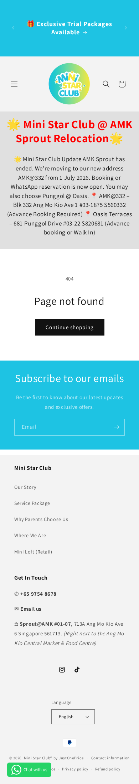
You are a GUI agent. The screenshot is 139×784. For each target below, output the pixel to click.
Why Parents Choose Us (41, 519)
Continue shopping (70, 327)
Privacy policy (75, 768)
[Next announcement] (126, 28)
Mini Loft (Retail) (33, 552)
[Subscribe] (116, 427)
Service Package (32, 503)
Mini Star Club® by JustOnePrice (54, 757)
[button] (14, 84)
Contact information (110, 757)
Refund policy (107, 768)
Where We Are (30, 535)
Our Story (25, 487)
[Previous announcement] (13, 28)
